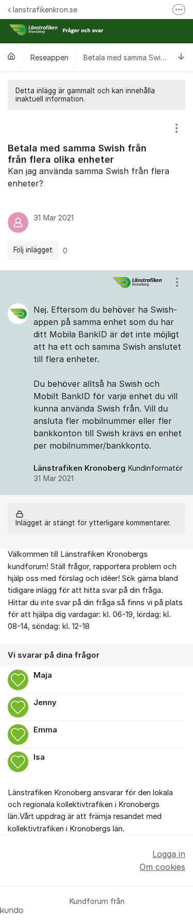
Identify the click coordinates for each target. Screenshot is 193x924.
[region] (96, 190)
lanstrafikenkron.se (45, 9)
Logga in (168, 854)
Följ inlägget (32, 250)
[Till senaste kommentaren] (181, 57)
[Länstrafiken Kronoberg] (11, 56)
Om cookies (162, 867)
